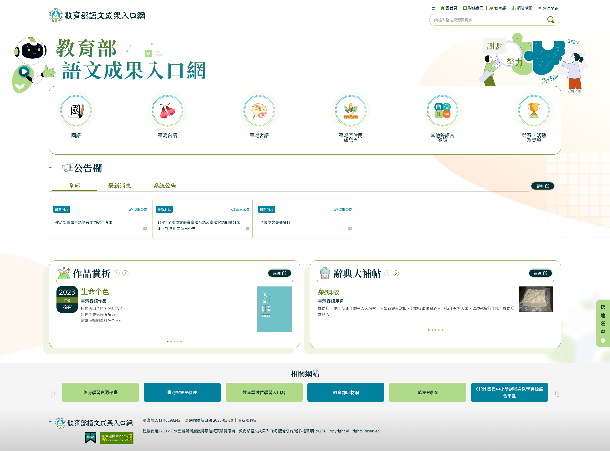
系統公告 (164, 185)
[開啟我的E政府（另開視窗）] (90, 438)
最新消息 (119, 185)
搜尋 (550, 19)
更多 (540, 186)
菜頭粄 (328, 291)
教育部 (500, 8)
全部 (74, 185)
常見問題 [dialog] (550, 8)
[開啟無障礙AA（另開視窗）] (116, 438)
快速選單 (603, 320)
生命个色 (95, 291)
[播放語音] (34, 63)
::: (433, 8)
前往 (277, 273)
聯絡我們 (475, 8)
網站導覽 (524, 8)
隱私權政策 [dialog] (247, 420)
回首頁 (451, 8)
